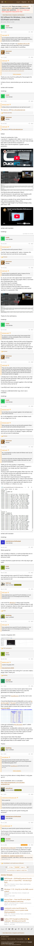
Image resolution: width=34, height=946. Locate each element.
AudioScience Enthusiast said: (9, 797)
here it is (5, 110)
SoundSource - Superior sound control (12, 856)
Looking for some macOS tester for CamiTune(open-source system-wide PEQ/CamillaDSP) (16, 910)
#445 (32, 243)
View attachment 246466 (8, 668)
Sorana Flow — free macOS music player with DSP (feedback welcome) (17, 900)
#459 (32, 822)
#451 (32, 547)
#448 (32, 362)
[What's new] (28, 2)
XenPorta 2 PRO (4, 944)
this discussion (18, 724)
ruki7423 (6, 903)
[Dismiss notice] (31, 6)
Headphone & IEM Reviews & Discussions (19, 922)
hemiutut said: (5, 104)
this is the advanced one (18, 110)
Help (26, 939)
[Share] (29, 32)
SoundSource (15, 696)
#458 (32, 794)
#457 (32, 754)
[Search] (32, 2)
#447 (32, 329)
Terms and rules (11, 939)
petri (5, 884)
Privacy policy (20, 939)
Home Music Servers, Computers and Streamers (16, 893)
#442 (32, 57)
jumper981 (6, 922)
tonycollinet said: (6, 826)
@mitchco (12, 602)
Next (22, 867)
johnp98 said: (5, 757)
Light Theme (5, 936)
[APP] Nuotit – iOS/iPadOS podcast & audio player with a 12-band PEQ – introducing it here (18, 880)
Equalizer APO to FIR (23, 43)
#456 (32, 686)
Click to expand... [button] (17, 74)
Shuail (5, 914)
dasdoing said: (5, 662)
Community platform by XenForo (14, 942)
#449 (32, 406)
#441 (32, 32)
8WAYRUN (19, 944)
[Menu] (2, 1)
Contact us (3, 939)
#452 (32, 572)
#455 (32, 659)
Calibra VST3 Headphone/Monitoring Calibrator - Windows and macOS (16, 920)
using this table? (5, 708)
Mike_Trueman (7, 893)
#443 (32, 101)
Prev (11, 867)
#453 (32, 589)
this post (13, 703)
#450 (32, 447)
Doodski (4, 22)
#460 (32, 845)
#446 (32, 267)
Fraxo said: (4, 35)
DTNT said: (4, 592)
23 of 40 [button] (17, 867)
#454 (32, 621)
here (21, 10)
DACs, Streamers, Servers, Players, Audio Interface (19, 884)
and (7, 112)
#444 (32, 123)
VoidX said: (4, 60)
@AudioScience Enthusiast (8, 848)
